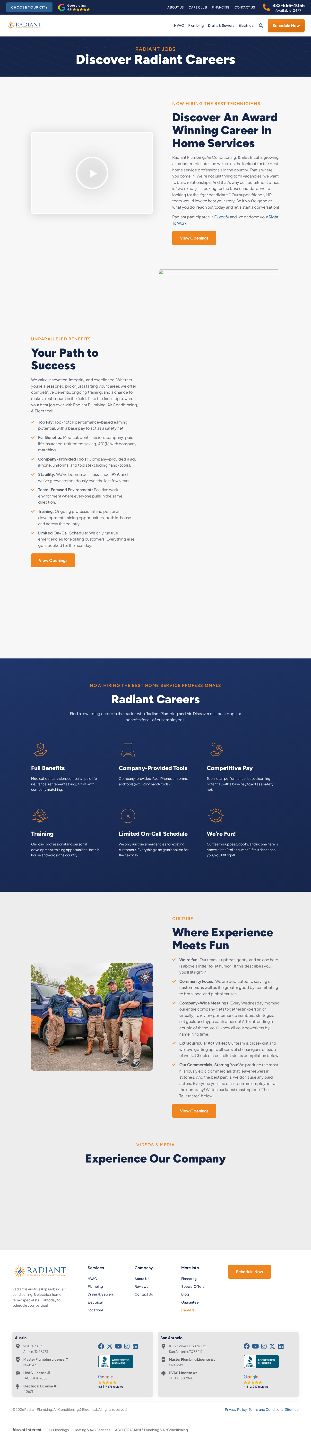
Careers (187, 1310)
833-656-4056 (288, 5)
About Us (175, 7)
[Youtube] (118, 1346)
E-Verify (221, 216)
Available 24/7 (289, 10)
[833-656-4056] (266, 7)
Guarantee (190, 1302)
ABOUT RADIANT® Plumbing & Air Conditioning (151, 1430)
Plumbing (196, 25)
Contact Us (244, 7)
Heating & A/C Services (92, 1430)
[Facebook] (101, 1346)
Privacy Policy (236, 1409)
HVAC (179, 25)
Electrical (246, 25)
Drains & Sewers (221, 25)
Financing (221, 7)
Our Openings (57, 1430)
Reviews (141, 1286)
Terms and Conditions (266, 1409)
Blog (185, 1294)
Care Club (198, 7)
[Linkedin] (135, 1346)
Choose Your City (29, 7)
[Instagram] (127, 1346)
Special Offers (192, 1286)
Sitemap (292, 1409)
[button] (74, 7)
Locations (96, 1310)
